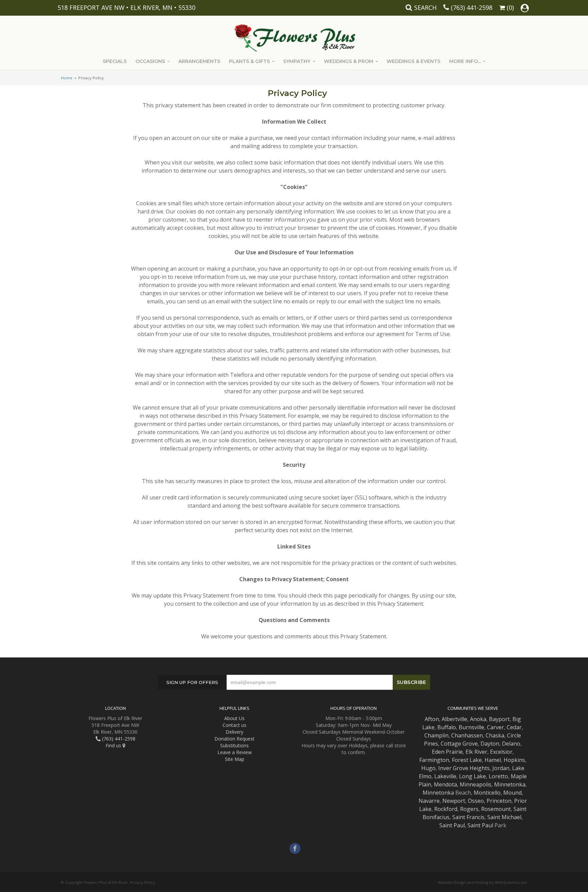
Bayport (499, 719)
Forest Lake (467, 760)
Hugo (428, 768)
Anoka (478, 719)
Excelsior (501, 751)
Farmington (434, 760)
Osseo (476, 801)
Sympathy (296, 61)
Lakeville (445, 776)
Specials (115, 61)
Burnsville (471, 727)
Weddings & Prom (348, 61)
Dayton (489, 743)
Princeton (499, 801)
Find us (113, 745)
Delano (511, 743)
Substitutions (234, 745)
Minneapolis (475, 784)
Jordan (500, 768)
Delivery (234, 732)
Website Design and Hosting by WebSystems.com (482, 882)
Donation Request (234, 738)
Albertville (454, 719)
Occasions (150, 61)
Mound (512, 792)
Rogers (469, 809)
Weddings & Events (413, 61)
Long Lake (472, 776)
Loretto (498, 776)
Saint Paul (452, 825)
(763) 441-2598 (471, 7)
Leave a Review (234, 752)
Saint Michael (504, 817)
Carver (495, 727)
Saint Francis (468, 817)
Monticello (487, 792)
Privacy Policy (142, 882)
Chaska (495, 735)
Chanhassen (467, 735)
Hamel (493, 760)
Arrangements (199, 61)
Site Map (234, 759)
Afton (432, 719)
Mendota (445, 784)
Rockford (445, 809)
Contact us (234, 725)
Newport (453, 801)
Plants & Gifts (249, 61)
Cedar (514, 727)
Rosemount (496, 809)
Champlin (436, 735)
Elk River (476, 751)
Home (66, 77)
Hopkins (514, 760)
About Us (234, 718)
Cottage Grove (459, 743)
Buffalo (446, 727)
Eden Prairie (447, 751)
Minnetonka (509, 784)
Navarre (429, 801)
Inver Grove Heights (464, 768)
